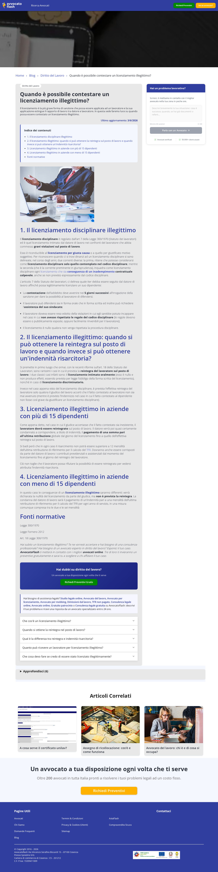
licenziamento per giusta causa (69, 253)
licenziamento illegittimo (82, 492)
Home (20, 75)
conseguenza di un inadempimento (91, 271)
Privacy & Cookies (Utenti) (75, 824)
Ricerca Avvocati (40, 5)
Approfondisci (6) (35, 671)
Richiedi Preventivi (184, 5)
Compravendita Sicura (120, 824)
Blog (32, 75)
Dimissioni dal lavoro (79, 602)
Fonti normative (36, 156)
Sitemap (66, 831)
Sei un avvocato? (205, 5)
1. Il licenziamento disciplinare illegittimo (49, 136)
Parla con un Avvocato (174, 130)
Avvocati (18, 818)
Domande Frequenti (24, 831)
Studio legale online (71, 598)
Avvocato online (41, 605)
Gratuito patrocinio (62, 605)
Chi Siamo (19, 824)
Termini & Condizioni (72, 818)
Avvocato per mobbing (53, 602)
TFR (88, 450)
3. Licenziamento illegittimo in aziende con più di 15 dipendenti (62, 148)
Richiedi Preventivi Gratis (79, 582)
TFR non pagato (101, 602)
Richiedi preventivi (109, 790)
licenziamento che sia (53, 271)
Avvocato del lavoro (94, 598)
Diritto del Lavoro (52, 75)
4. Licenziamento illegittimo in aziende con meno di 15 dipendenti (63, 152)
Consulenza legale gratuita (90, 605)
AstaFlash (114, 818)
